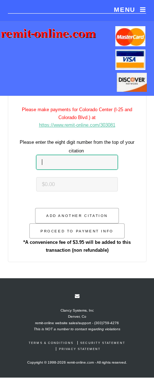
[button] (77, 215)
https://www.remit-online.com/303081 (77, 125)
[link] (77, 296)
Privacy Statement (80, 349)
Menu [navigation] (124, 9)
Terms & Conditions (51, 343)
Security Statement (102, 343)
